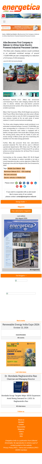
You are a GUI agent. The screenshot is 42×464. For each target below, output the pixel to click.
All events (20, 338)
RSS (21, 436)
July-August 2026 (21, 218)
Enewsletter (21, 427)
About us (21, 420)
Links (21, 434)
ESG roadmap (26, 171)
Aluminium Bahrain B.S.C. (12, 171)
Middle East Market (11, 34)
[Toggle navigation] (4, 22)
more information (21, 335)
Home (3, 34)
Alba (23, 168)
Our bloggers (20, 276)
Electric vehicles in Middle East (14, 178)
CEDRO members (21, 450)
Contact (21, 424)
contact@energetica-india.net (26, 197)
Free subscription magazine (21, 211)
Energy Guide (20, 202)
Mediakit (21, 422)
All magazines (35, 270)
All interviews (20, 406)
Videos (21, 431)
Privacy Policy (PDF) (10, 448)
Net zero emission (10, 175)
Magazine (21, 429)
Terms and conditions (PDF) (28, 448)
